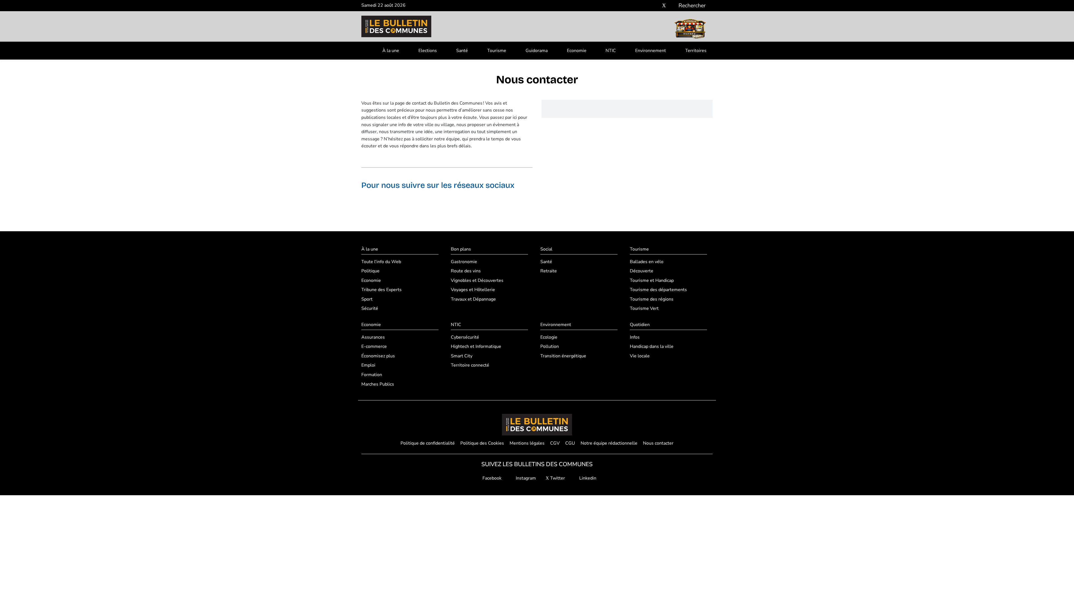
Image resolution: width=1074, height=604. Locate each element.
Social (546, 249)
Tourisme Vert (644, 308)
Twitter (557, 478)
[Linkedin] (672, 5)
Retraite (548, 271)
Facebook (491, 478)
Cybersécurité (465, 337)
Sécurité (369, 308)
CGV (555, 443)
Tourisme (496, 51)
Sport (367, 299)
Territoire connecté (470, 365)
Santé (462, 51)
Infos (635, 337)
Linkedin (587, 478)
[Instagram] (656, 5)
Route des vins (466, 271)
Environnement (650, 51)
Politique (370, 271)
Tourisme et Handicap (652, 280)
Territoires (695, 51)
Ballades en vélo (646, 262)
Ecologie (548, 337)
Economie (577, 51)
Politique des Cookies (482, 443)
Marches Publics (377, 384)
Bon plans (461, 249)
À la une (390, 51)
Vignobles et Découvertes (477, 280)
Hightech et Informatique (476, 346)
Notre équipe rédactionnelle (609, 443)
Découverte (641, 271)
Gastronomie (464, 262)
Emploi (368, 365)
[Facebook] (647, 5)
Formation (371, 375)
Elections (427, 51)
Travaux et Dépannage (473, 299)
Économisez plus (378, 356)
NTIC (611, 51)
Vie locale (640, 356)
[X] (664, 5)
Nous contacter (658, 443)
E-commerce (374, 346)
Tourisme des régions (651, 299)
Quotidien (640, 325)
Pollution (549, 346)
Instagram (525, 478)
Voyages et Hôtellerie (473, 290)
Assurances (373, 337)
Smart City (461, 356)
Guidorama (537, 51)
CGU (570, 443)
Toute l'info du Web (381, 262)
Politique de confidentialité (428, 443)
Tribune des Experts (381, 290)
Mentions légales (527, 443)
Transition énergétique (563, 356)
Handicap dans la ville (651, 346)
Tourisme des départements (658, 290)
